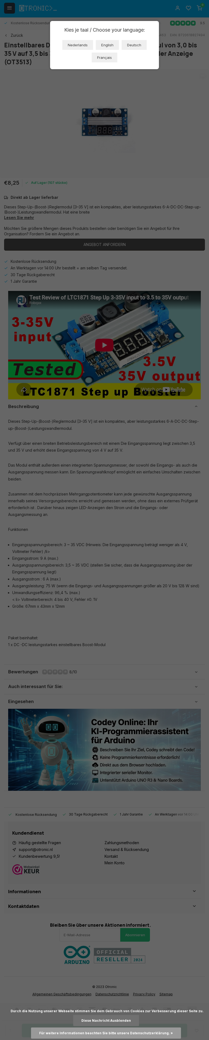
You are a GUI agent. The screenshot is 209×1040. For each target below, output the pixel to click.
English (107, 45)
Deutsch (134, 45)
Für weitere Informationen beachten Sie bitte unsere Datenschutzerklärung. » (106, 1033)
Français (104, 57)
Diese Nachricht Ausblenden (106, 1020)
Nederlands (78, 45)
